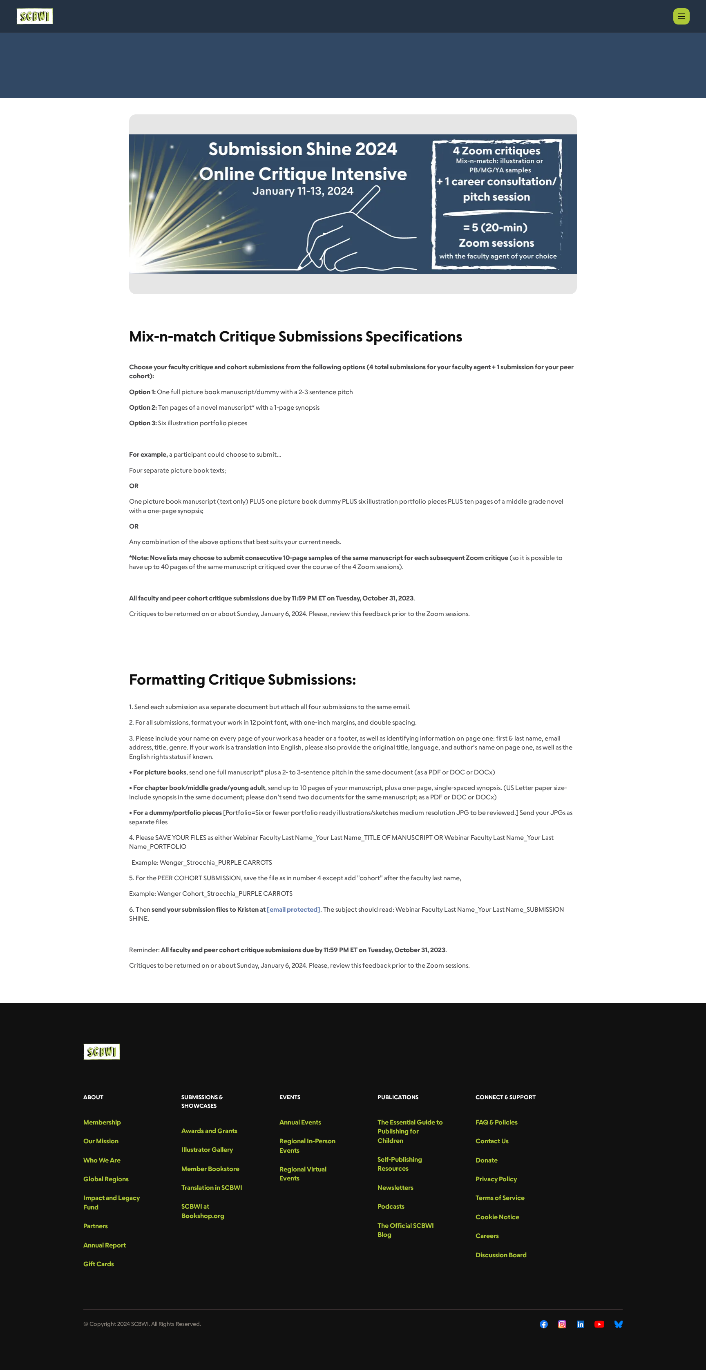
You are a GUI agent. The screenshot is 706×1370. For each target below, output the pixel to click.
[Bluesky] (618, 1324)
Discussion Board (501, 1255)
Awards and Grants (209, 1131)
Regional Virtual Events (302, 1173)
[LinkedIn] (580, 1324)
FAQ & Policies (497, 1122)
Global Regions (106, 1179)
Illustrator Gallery (207, 1149)
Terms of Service (500, 1198)
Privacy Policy (496, 1179)
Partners (95, 1226)
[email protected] (293, 909)
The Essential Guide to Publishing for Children (410, 1131)
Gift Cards (98, 1264)
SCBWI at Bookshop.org (202, 1210)
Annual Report (104, 1245)
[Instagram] (562, 1324)
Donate (487, 1160)
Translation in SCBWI (211, 1187)
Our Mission (100, 1141)
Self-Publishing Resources (400, 1163)
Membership (102, 1122)
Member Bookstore (210, 1169)
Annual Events (300, 1122)
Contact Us (492, 1141)
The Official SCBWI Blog (406, 1229)
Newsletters (395, 1187)
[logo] (34, 16)
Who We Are (102, 1160)
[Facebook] (544, 1324)
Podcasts (391, 1206)
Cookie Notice (497, 1217)
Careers (487, 1236)
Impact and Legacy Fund (111, 1202)
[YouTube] (599, 1324)
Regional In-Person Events (307, 1145)
